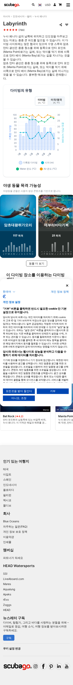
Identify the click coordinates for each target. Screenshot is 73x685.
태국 (6, 469)
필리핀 (7, 495)
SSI (5, 573)
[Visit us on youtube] (66, 666)
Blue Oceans (11, 521)
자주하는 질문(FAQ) (15, 526)
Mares (7, 584)
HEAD (6, 610)
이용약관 (8, 537)
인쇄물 (7, 542)
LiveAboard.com (13, 579)
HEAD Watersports (19, 566)
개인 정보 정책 (60, 291)
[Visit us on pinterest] (51, 666)
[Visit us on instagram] (35, 666)
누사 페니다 (40, 16)
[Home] (12, 5)
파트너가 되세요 (13, 557)
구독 (8, 637)
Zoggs (7, 604)
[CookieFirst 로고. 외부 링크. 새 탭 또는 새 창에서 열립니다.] (4, 296)
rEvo (6, 599)
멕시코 (7, 500)
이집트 (7, 474)
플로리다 (8, 489)
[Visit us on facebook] (43, 666)
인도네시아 (19, 16)
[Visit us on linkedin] (59, 666)
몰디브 (7, 505)
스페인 (7, 479)
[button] (9, 291)
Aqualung (9, 589)
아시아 (6, 16)
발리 (29, 16)
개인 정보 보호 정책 (15, 531)
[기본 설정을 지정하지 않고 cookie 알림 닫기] (67, 285)
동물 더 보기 (36, 263)
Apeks (7, 594)
